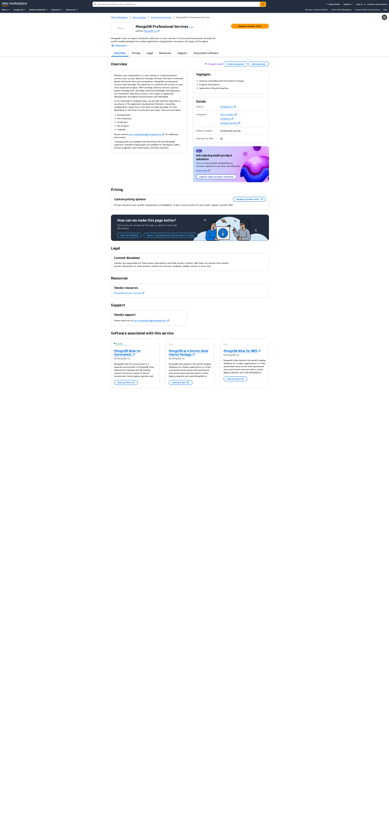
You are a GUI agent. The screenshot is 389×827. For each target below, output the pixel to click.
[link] (193, 17)
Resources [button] (71, 10)
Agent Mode (334, 4)
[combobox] (176, 4)
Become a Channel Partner (316, 10)
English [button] (347, 4)
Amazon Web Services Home (367, 10)
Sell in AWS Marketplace (341, 10)
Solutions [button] (55, 10)
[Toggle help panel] (384, 17)
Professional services (230, 130)
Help (385, 10)
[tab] (119, 53)
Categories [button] (18, 10)
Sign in (359, 4)
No (221, 138)
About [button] (5, 10)
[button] (191, 27)
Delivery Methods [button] (37, 10)
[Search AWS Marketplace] (263, 4)
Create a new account (377, 4)
